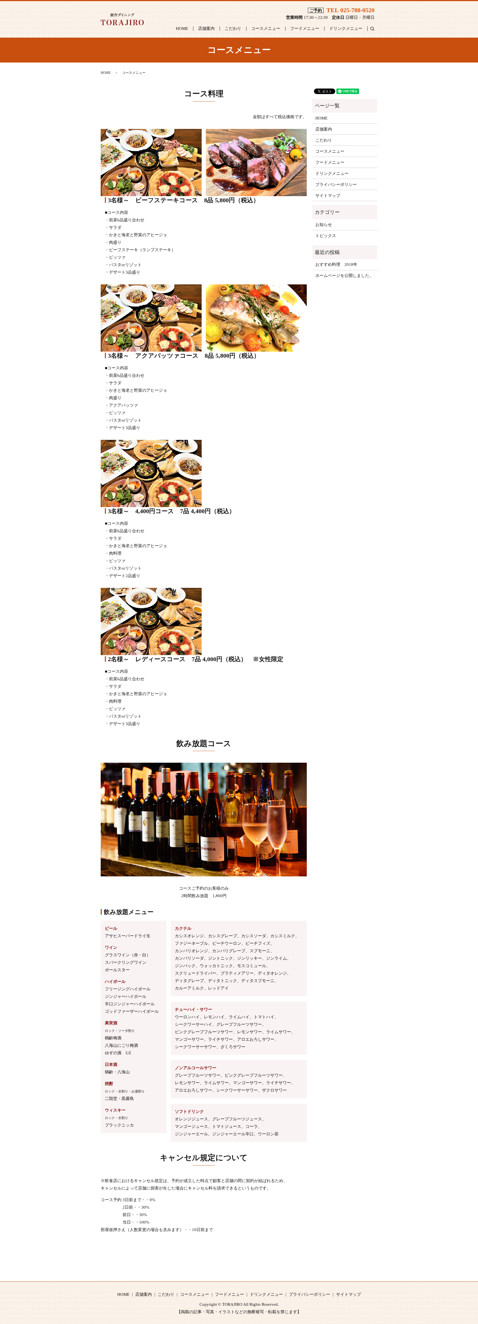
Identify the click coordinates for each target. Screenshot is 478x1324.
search (374, 28)
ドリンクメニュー (345, 28)
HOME (182, 28)
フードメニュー (304, 28)
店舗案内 (206, 28)
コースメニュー (265, 28)
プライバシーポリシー (336, 184)
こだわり (233, 28)
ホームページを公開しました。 (344, 275)
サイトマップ (327, 195)
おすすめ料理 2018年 (336, 264)
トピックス (325, 235)
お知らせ (323, 224)
